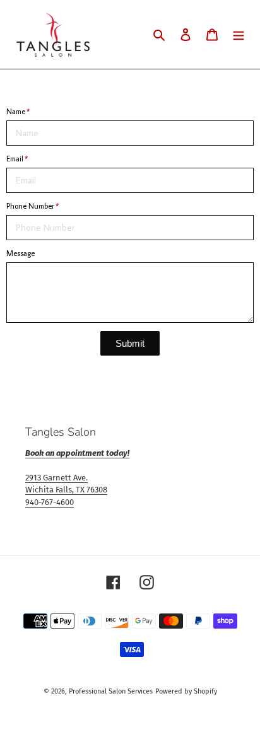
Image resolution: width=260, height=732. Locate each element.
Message (20, 253)
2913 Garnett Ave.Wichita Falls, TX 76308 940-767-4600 (66, 490)
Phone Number (30, 206)
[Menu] (238, 34)
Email (14, 158)
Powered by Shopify (186, 691)
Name (15, 111)
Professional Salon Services (111, 691)
